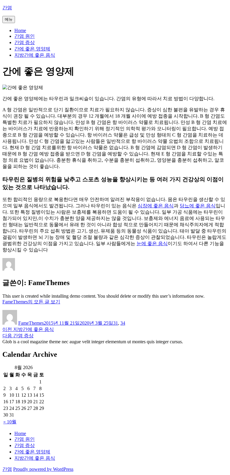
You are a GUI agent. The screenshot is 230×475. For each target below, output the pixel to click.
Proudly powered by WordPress (43, 469)
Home (20, 30)
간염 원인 (24, 36)
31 (115, 323)
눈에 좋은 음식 (152, 243)
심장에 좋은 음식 (156, 205)
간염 (7, 7)
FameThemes (31, 323)
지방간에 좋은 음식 (34, 55)
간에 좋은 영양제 (32, 48)
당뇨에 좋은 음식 (198, 205)
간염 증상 (24, 42)
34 (122, 323)
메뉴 (9, 19)
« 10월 (9, 421)
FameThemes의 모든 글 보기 (31, 301)
